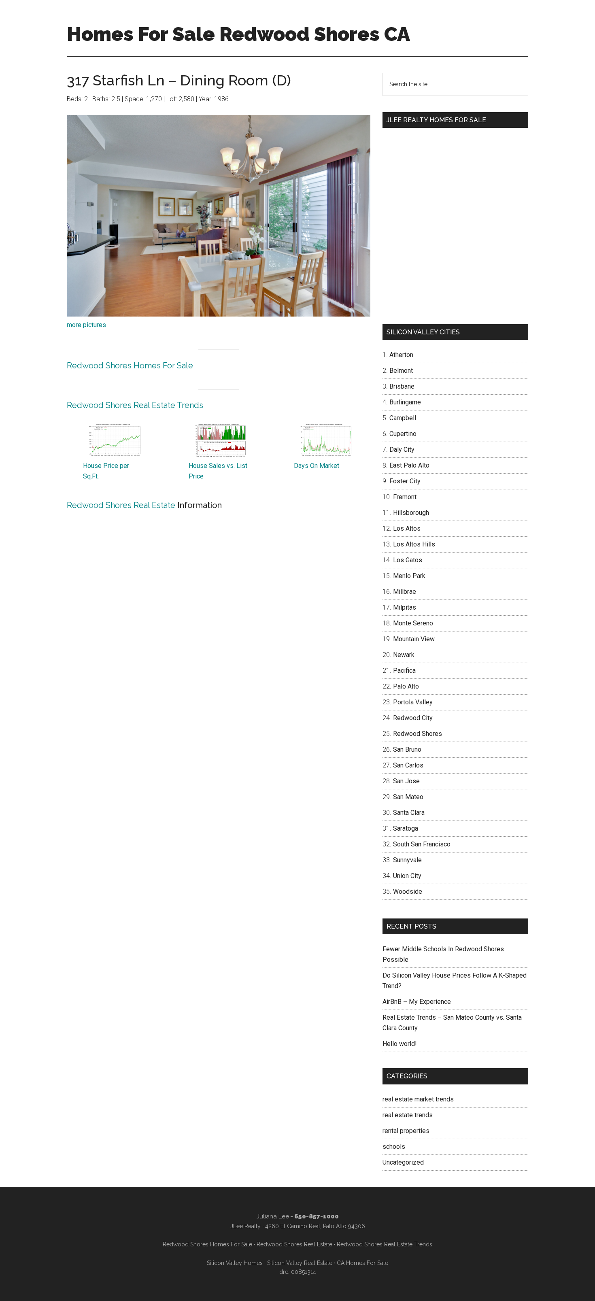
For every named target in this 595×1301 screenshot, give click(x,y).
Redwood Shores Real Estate (121, 505)
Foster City (405, 481)
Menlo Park (409, 576)
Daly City (401, 449)
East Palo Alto (409, 465)
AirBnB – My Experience (416, 1002)
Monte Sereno (413, 623)
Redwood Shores (417, 734)
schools (393, 1146)
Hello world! (399, 1044)
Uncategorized (403, 1162)
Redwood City (413, 718)
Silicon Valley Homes (235, 1263)
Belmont (401, 370)
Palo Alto (406, 686)
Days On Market (316, 466)
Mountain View (414, 639)
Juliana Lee (273, 1216)
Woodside (407, 891)
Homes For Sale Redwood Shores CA (238, 34)
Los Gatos (407, 560)
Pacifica (404, 670)
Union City (407, 876)
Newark (403, 655)
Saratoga (405, 828)
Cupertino (402, 434)
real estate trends (407, 1115)
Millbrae (404, 591)
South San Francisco (421, 844)
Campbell (402, 418)
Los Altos (407, 528)
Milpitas (404, 607)
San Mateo (408, 797)
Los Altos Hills (414, 544)
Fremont (404, 497)
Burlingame (405, 402)
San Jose (406, 781)
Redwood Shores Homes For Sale (130, 365)
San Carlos (408, 765)
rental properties (405, 1131)
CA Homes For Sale (362, 1263)
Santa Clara (409, 812)
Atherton (401, 355)
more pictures (86, 325)
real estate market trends (418, 1099)
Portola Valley (413, 702)
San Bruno (407, 749)
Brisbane (401, 386)
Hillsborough (411, 513)
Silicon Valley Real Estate (299, 1263)
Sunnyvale (407, 860)
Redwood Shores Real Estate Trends (135, 405)
